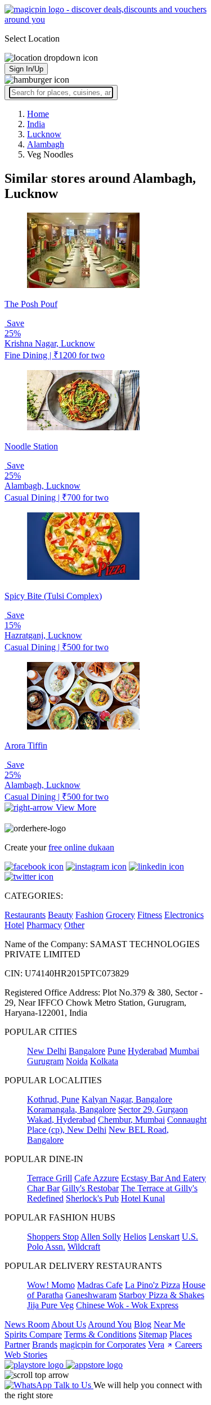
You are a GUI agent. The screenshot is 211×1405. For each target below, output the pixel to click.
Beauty (60, 915)
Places (180, 1334)
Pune (116, 1051)
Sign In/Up (26, 69)
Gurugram (45, 1061)
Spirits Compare (33, 1334)
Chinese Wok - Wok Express (127, 1305)
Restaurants (25, 915)
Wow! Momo (51, 1285)
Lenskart (164, 1236)
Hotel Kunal (143, 1198)
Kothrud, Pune (53, 1099)
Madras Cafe (100, 1285)
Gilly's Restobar (90, 1188)
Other (74, 925)
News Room (27, 1324)
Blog (142, 1324)
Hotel (14, 925)
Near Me (169, 1324)
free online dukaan (81, 847)
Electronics (184, 915)
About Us (68, 1324)
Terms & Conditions (100, 1334)
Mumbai (184, 1051)
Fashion (89, 915)
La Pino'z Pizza (152, 1285)
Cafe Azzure (96, 1178)
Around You (110, 1324)
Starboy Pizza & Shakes (161, 1295)
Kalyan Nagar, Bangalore (127, 1099)
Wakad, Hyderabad (61, 1119)
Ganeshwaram (90, 1295)
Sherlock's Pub (92, 1198)
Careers (188, 1344)
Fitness (149, 915)
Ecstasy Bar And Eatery (163, 1178)
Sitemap (152, 1334)
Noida (77, 1061)
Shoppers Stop (53, 1236)
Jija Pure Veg (50, 1305)
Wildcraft (84, 1246)
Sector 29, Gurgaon (153, 1109)
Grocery (120, 915)
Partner (17, 1344)
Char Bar (43, 1188)
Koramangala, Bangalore (71, 1109)
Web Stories (26, 1354)
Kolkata (104, 1061)
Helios (134, 1236)
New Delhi (46, 1051)
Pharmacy (44, 925)
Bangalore (87, 1051)
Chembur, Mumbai (131, 1119)
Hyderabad (147, 1051)
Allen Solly (100, 1236)
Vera (156, 1344)
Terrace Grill (49, 1178)
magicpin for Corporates (103, 1344)
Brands (44, 1344)
